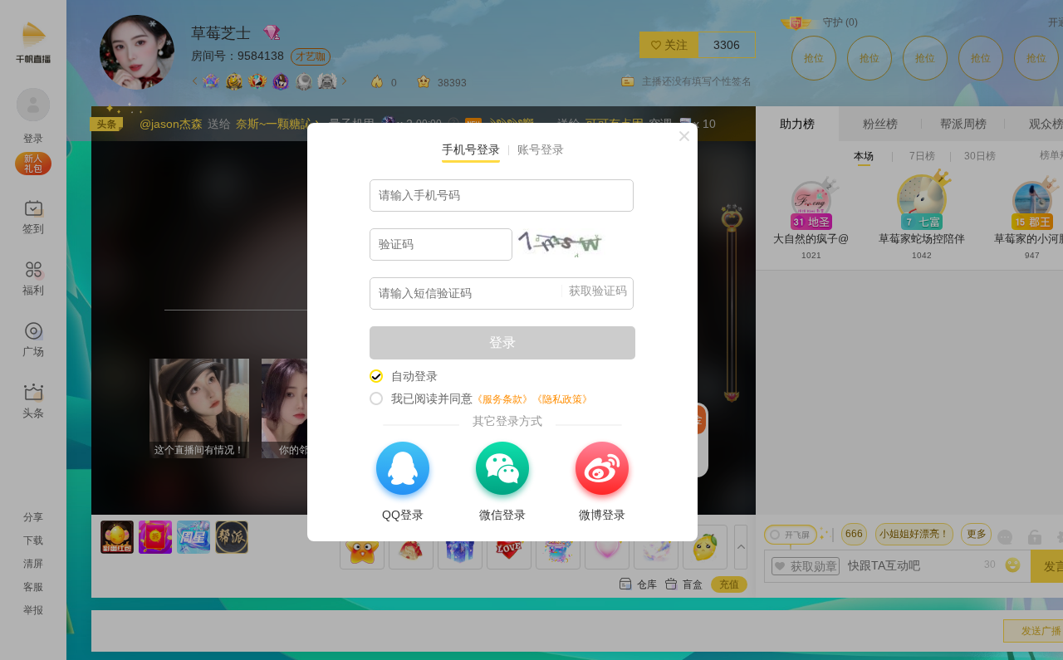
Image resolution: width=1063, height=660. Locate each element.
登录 (502, 342)
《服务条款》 (502, 399)
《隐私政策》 (562, 399)
